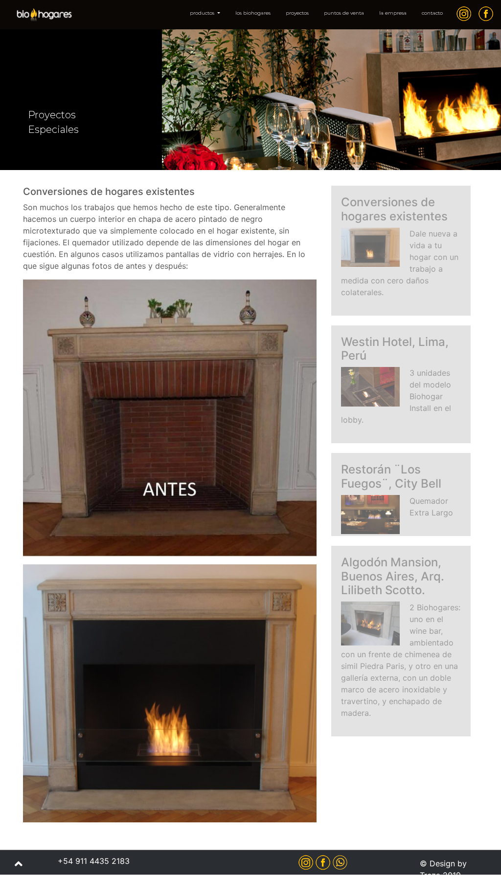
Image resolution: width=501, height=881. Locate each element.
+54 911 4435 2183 (94, 861)
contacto (432, 13)
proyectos (297, 13)
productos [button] (203, 13)
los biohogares (253, 13)
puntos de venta (344, 13)
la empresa (393, 13)
